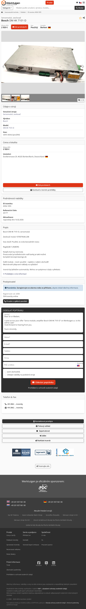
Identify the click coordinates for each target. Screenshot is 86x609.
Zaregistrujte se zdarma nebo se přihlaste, (34, 288)
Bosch (5, 121)
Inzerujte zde (43, 466)
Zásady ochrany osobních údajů (56, 603)
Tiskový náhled (44, 426)
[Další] (82, 66)
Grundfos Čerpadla (52, 515)
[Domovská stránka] (2, 12)
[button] (84, 3)
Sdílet (43, 436)
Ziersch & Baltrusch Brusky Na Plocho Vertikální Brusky (52, 520)
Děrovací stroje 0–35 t (70, 515)
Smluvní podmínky (73, 603)
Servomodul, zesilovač (12, 114)
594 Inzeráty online (10, 296)
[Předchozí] (3, 66)
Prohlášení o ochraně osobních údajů (43, 388)
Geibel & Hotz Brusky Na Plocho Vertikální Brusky (43, 525)
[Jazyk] (80, 3)
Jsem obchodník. (13, 372)
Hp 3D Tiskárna (13, 515)
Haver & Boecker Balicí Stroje (32, 515)
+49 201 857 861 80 (18, 502)
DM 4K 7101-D (8, 128)
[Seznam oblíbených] (77, 3)
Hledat (80, 8)
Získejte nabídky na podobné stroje (21, 375)
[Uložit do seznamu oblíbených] (80, 18)
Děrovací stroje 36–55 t (22, 520)
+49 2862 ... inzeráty (15, 404)
